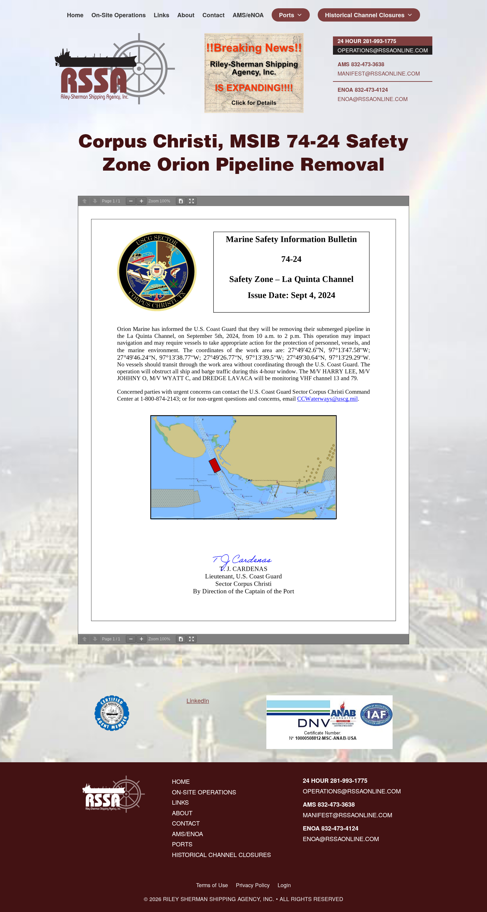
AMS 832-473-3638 (361, 64)
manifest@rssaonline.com (379, 73)
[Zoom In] (141, 201)
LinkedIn (198, 700)
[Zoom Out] (131, 201)
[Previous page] (84, 201)
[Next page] (95, 201)
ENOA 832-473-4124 (363, 89)
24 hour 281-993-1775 (367, 41)
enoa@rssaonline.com (372, 99)
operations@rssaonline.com (383, 50)
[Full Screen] (191, 201)
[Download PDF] (181, 201)
